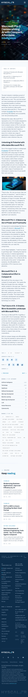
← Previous (5, 373)
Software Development (8, 419)
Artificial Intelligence (16, 21)
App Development (18, 427)
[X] (13, 657)
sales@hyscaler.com (20, 617)
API (22, 453)
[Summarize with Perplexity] (7, 359)
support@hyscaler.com (21, 620)
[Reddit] (22, 364)
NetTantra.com (13, 683)
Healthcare (19, 419)
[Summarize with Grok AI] (16, 359)
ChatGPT (14, 421)
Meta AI (17, 453)
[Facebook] (9, 364)
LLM (9, 421)
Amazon (18, 442)
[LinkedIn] (17, 364)
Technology (17, 432)
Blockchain (5, 429)
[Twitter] (13, 364)
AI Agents (5, 453)
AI (10, 353)
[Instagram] (8, 657)
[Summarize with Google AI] (11, 359)
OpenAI (4, 421)
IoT (3, 432)
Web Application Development (10, 424)
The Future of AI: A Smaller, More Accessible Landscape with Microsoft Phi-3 (13, 86)
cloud (11, 453)
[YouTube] (23, 657)
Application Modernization (9, 445)
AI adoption (5, 150)
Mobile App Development (9, 435)
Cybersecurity (6, 448)
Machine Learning (7, 427)
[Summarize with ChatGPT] (3, 359)
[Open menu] (24, 2)
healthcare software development (11, 450)
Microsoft (17, 228)
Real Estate (9, 440)
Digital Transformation (9, 437)
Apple (22, 424)
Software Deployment (16, 455)
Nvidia (19, 437)
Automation (5, 455)
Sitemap (21, 662)
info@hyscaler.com (20, 615)
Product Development (8, 442)
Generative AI (10, 416)
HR (3, 440)
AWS (24, 437)
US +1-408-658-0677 (20, 609)
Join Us (3, 641)
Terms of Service (13, 662)
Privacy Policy (5, 662)
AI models (10, 111)
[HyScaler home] (8, 2)
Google (17, 416)
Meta (7, 432)
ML (11, 432)
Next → (24, 373)
